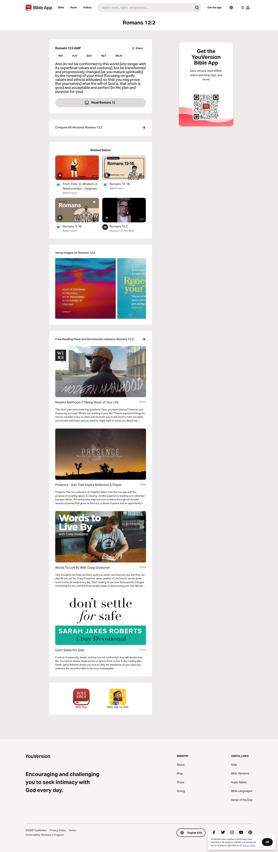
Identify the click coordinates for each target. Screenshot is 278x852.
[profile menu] (245, 7)
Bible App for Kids (117, 706)
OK (267, 841)
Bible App (81, 706)
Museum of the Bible (122, 230)
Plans (73, 7)
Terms (72, 830)
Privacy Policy (58, 830)
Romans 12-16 (123, 184)
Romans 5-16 (76, 226)
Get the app (214, 7)
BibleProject (70, 192)
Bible (61, 7)
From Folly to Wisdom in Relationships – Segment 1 (80, 186)
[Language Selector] (231, 7)
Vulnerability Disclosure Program (45, 834)
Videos (87, 7)
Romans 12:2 (123, 226)
